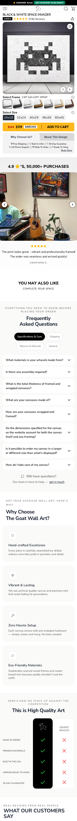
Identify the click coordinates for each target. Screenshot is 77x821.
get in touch (56, 482)
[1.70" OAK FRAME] (59, 104)
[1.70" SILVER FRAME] (49, 104)
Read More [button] (66, 150)
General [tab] (53, 346)
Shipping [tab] (55, 336)
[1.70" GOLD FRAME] (38, 104)
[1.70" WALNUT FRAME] (69, 104)
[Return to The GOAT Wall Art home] (38, 8)
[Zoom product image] (70, 26)
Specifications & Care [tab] (29, 336)
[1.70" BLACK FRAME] (18, 104)
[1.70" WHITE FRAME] (28, 104)
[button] (38, 2)
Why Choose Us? (21, 136)
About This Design (55, 136)
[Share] (72, 19)
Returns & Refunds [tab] (30, 346)
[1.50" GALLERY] (7, 104)
